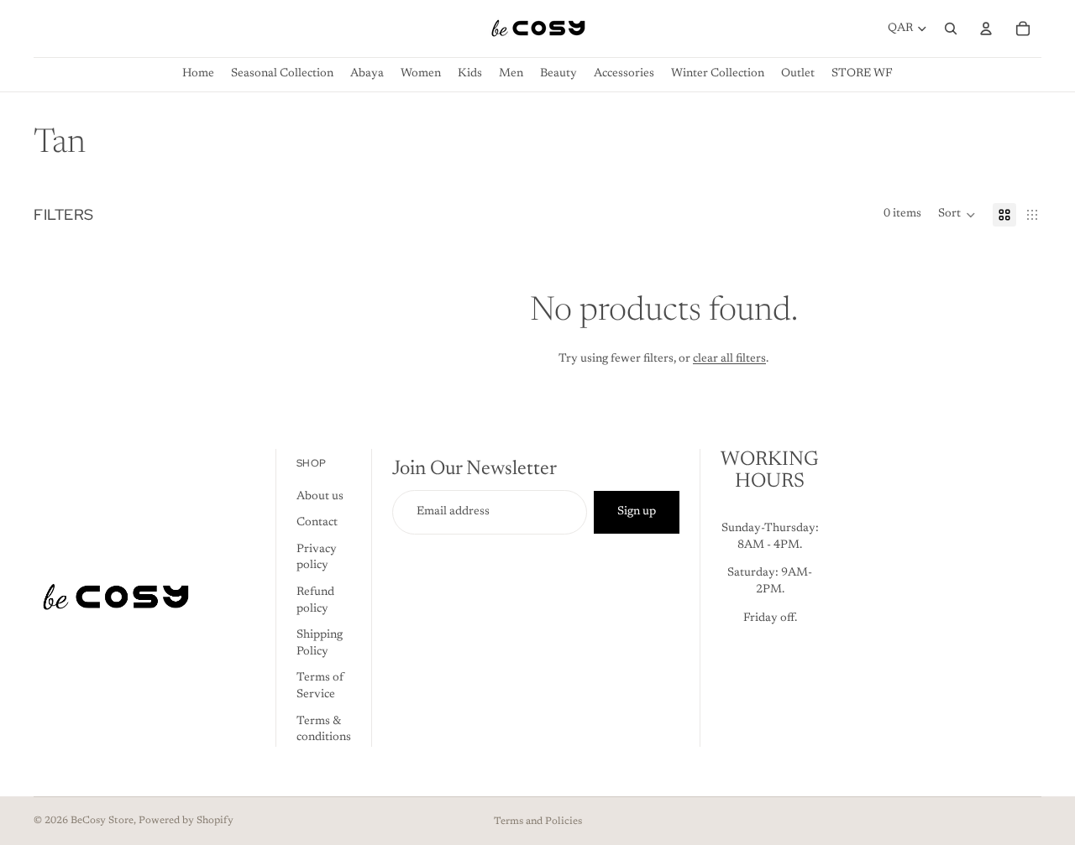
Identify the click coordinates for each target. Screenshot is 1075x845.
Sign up (636, 511)
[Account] (986, 28)
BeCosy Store (102, 821)
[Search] (950, 28)
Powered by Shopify (186, 821)
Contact (317, 523)
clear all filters (729, 359)
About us (319, 496)
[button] (957, 214)
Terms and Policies (538, 821)
